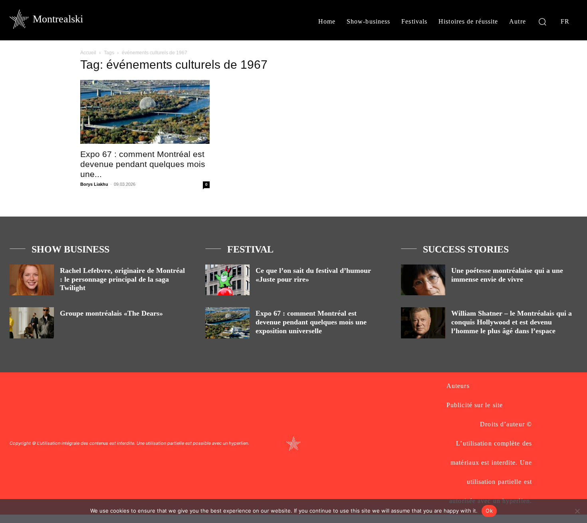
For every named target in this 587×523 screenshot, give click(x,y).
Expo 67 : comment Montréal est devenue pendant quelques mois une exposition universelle (311, 321)
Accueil (88, 53)
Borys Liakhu (94, 184)
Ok (489, 510)
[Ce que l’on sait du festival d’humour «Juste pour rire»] (227, 279)
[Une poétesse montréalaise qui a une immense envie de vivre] (423, 279)
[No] (577, 511)
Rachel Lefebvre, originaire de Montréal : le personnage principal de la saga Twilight (122, 279)
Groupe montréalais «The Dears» (111, 313)
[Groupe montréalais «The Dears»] (32, 322)
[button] (542, 21)
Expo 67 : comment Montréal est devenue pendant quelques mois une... (142, 164)
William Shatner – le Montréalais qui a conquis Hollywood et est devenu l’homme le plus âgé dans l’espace (511, 321)
